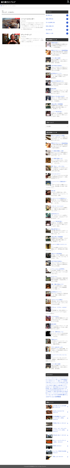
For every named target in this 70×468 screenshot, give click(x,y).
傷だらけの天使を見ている (57, 81)
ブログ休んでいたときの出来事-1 (59, 406)
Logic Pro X (48, 389)
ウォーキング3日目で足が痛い (60, 452)
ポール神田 (58, 385)
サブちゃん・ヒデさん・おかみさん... (59, 308)
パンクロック (50, 383)
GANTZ (57, 445)
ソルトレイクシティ (62, 377)
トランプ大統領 (60, 379)
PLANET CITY (61, 391)
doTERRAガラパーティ (56, 73)
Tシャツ (53, 379)
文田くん (64, 382)
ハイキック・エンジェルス (57, 206)
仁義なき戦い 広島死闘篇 (57, 104)
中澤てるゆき (61, 388)
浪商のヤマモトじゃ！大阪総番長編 (59, 50)
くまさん (52, 377)
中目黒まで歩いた (59, 423)
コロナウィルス (50, 396)
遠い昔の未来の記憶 (55, 389)
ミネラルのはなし (55, 316)
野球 (62, 382)
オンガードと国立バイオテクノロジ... (59, 245)
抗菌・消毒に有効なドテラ (57, 284)
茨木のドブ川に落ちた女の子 (57, 96)
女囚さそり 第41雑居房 (56, 253)
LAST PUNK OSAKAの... (56, 65)
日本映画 (58, 397)
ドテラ (55, 394)
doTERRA (59, 394)
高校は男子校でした (55, 229)
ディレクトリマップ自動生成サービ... (59, 182)
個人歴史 (49, 15)
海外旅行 (49, 391)
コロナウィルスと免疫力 (56, 299)
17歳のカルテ (54, 339)
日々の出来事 (50, 22)
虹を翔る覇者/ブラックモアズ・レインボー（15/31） (59, 418)
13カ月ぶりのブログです (58, 411)
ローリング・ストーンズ (58, 383)
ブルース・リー (55, 380)
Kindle (60, 389)
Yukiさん (50, 382)
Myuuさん (51, 385)
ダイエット (56, 377)
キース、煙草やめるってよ (57, 331)
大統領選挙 (65, 380)
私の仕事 (49, 29)
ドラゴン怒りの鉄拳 (55, 58)
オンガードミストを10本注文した (59, 198)
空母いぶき (58, 456)
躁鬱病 (54, 385)
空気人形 (53, 190)
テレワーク (54, 382)
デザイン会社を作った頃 (56, 347)
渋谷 (51, 380)
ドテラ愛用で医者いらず (56, 158)
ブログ (65, 388)
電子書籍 (47, 388)
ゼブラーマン (54, 276)
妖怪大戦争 (53, 88)
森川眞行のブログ (8, 2)
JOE (56, 379)
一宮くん (51, 388)
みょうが (51, 394)
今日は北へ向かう (59, 435)
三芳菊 (47, 382)
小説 (57, 391)
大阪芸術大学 (55, 388)
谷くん (48, 385)
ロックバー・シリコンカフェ (53, 393)
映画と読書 (50, 26)
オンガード (64, 385)
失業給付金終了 (54, 42)
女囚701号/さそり (55, 213)
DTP (60, 382)
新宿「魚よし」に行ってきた (57, 166)
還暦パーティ (60, 380)
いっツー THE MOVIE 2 (56, 111)
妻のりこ (65, 394)
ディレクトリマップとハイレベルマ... (59, 355)
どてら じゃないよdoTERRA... (58, 269)
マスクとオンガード (55, 173)
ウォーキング (48, 377)
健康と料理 (49, 18)
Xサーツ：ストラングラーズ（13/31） (59, 441)
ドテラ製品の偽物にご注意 (57, 150)
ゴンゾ (47, 394)
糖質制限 (65, 379)
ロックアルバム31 (63, 393)
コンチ (57, 382)
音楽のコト (49, 33)
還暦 (61, 385)
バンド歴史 (54, 391)
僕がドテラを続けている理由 (57, 135)
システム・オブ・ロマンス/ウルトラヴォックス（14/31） (59, 430)
